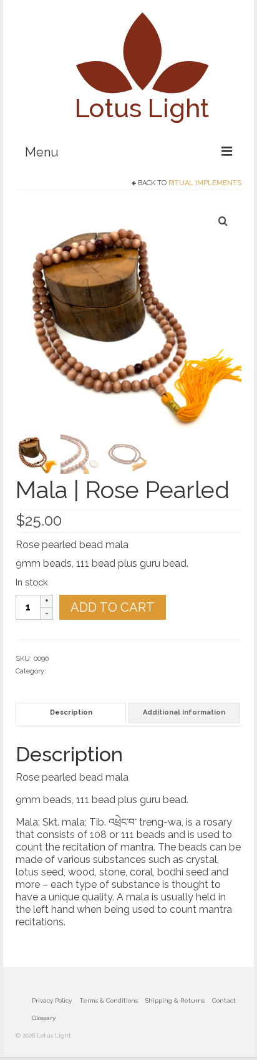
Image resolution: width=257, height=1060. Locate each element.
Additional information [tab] (184, 712)
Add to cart (112, 607)
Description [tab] (71, 712)
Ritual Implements (204, 183)
